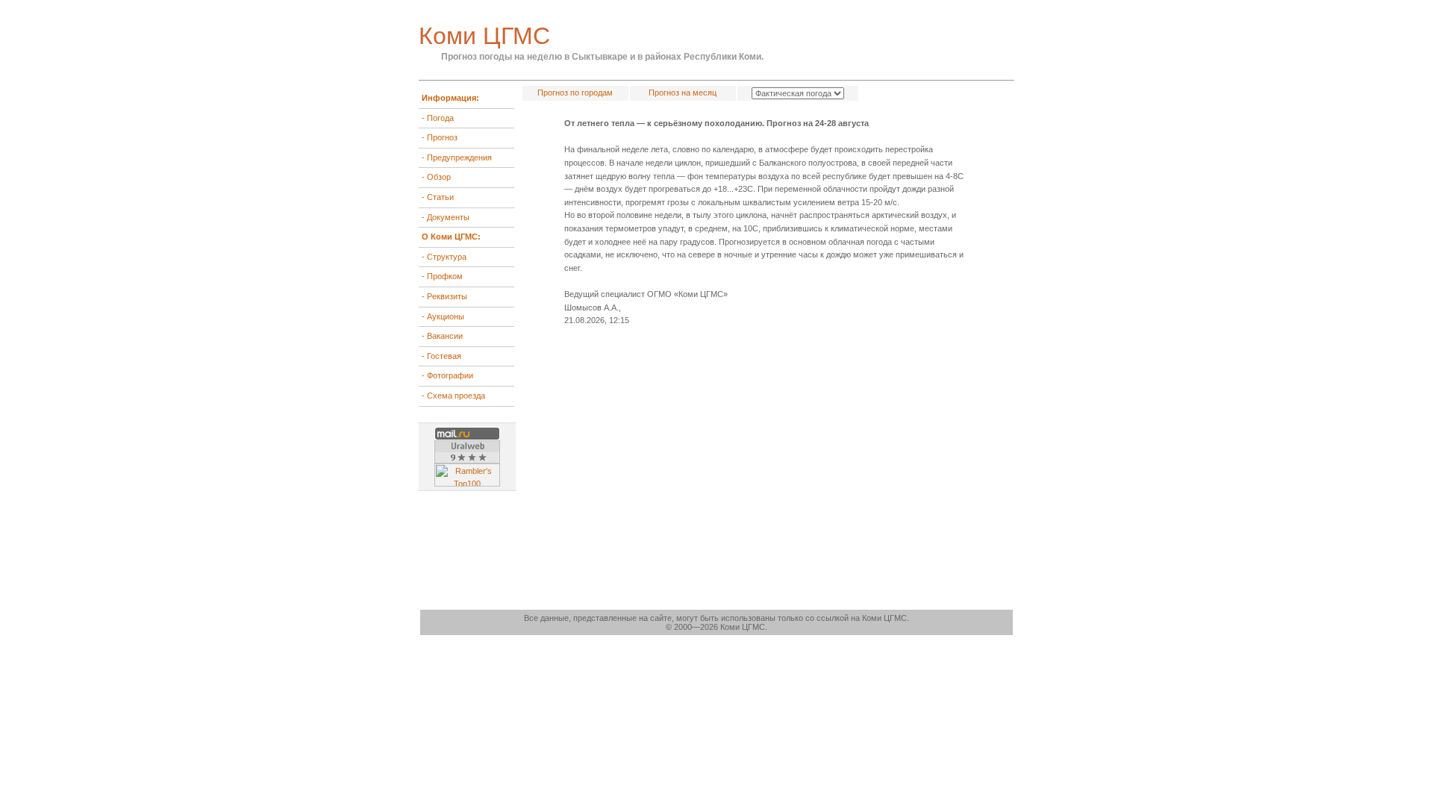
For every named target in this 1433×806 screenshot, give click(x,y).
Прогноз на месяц (682, 92)
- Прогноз (440, 137)
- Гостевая (441, 356)
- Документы (445, 217)
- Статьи (438, 197)
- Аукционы (443, 316)
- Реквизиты (444, 296)
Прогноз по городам (575, 92)
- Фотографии (447, 375)
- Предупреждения (457, 157)
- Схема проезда (453, 395)
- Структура (444, 256)
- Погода (438, 117)
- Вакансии (442, 335)
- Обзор (436, 176)
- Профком (442, 276)
